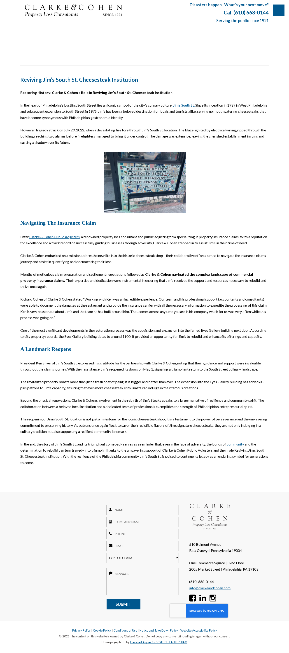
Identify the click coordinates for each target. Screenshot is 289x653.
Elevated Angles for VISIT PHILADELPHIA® (158, 642)
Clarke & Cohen (73, 11)
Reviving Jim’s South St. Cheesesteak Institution (79, 79)
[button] (278, 10)
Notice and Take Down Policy (159, 630)
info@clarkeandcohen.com (210, 588)
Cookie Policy (102, 630)
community (235, 444)
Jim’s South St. (184, 105)
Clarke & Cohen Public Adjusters (54, 237)
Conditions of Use (125, 630)
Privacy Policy (81, 630)
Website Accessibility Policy (198, 630)
